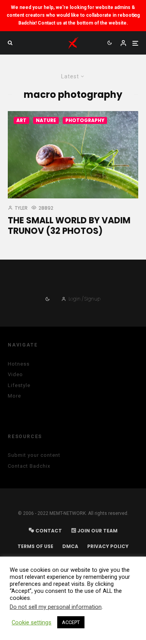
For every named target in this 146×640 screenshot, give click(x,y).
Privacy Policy (107, 546)
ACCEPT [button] (71, 622)
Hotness (19, 364)
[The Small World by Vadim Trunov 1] (73, 154)
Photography (84, 120)
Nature (46, 120)
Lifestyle (19, 385)
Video (15, 374)
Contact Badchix (29, 466)
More (14, 396)
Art (21, 120)
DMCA (70, 546)
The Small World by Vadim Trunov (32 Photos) (69, 226)
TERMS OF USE (35, 546)
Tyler (21, 208)
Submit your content (34, 455)
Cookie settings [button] (31, 622)
